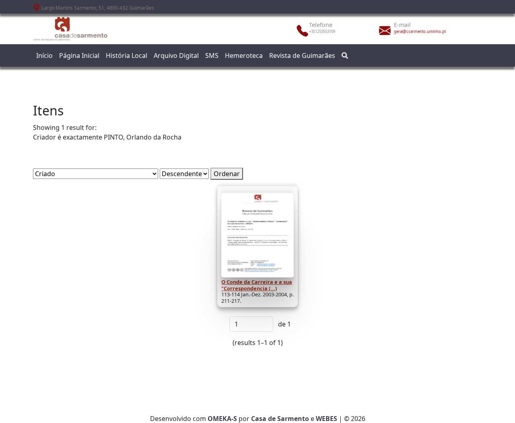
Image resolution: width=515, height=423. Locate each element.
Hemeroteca (244, 55)
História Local (126, 55)
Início (44, 55)
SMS (211, 55)
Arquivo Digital (176, 55)
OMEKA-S (222, 418)
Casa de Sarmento (280, 418)
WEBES (326, 418)
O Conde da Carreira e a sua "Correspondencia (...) (256, 285)
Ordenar (227, 173)
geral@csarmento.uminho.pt (420, 31)
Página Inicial (79, 55)
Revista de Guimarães (302, 55)
